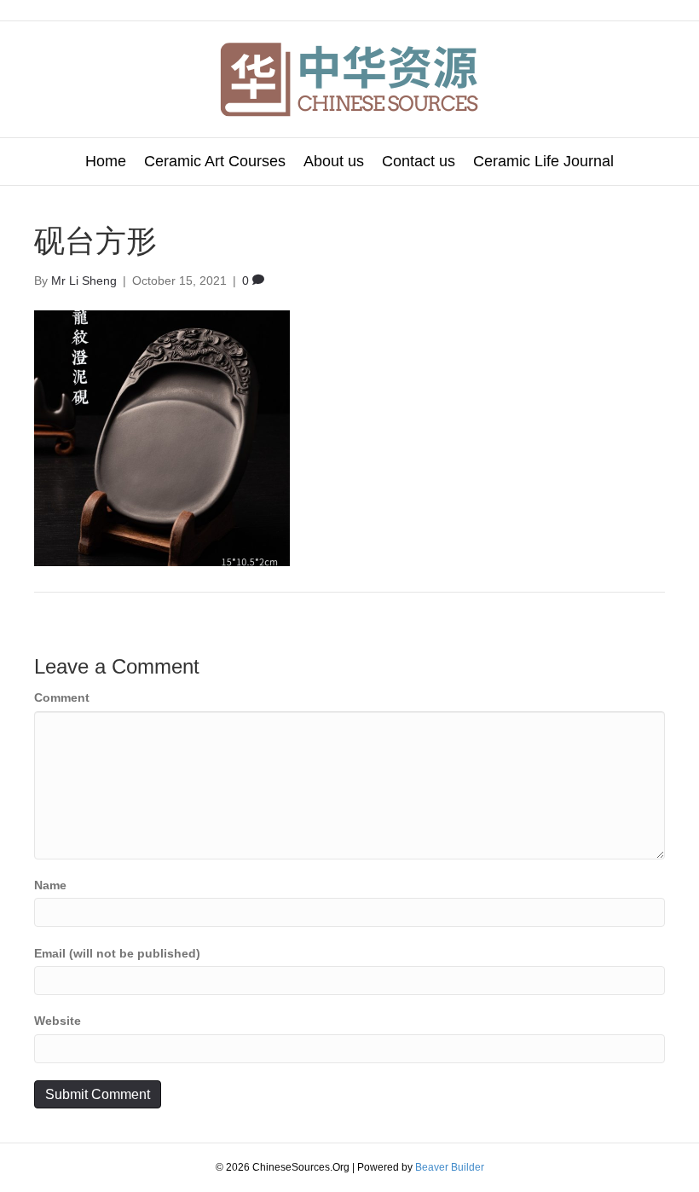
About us (333, 161)
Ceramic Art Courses (215, 161)
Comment (62, 697)
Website (57, 1020)
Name (50, 885)
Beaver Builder (449, 1167)
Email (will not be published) (117, 953)
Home (105, 161)
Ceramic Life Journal (543, 161)
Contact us (418, 161)
